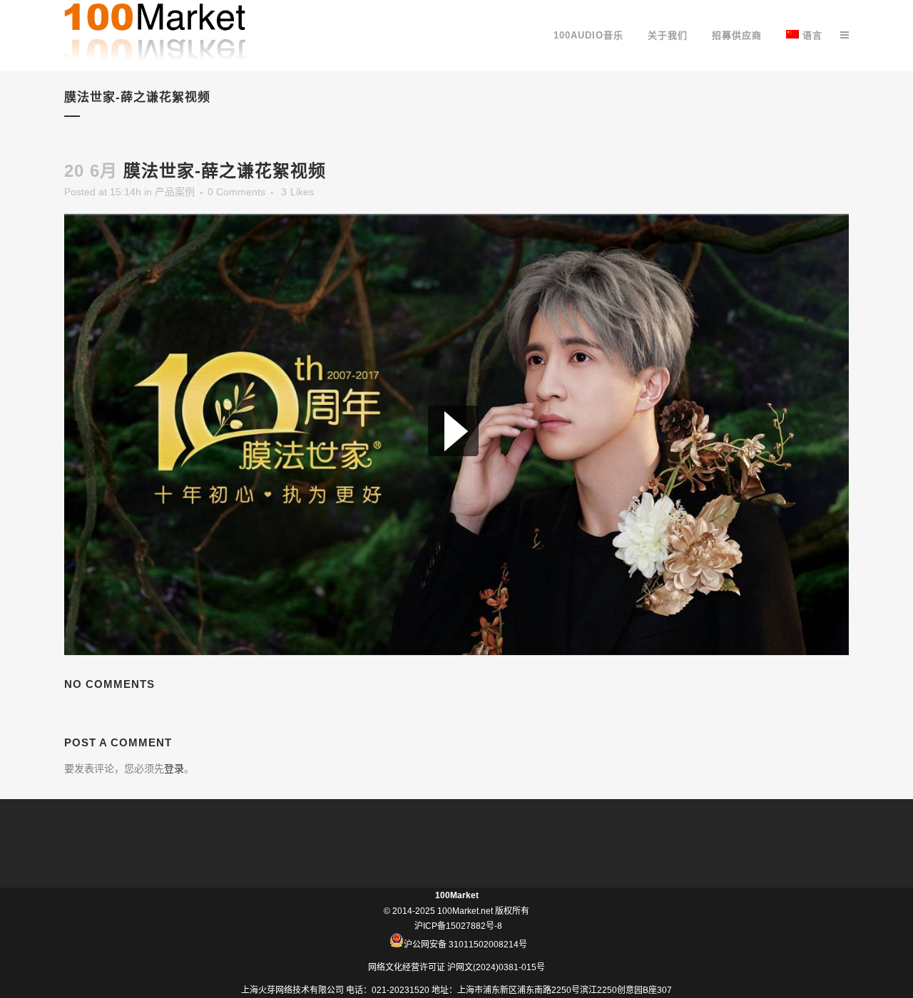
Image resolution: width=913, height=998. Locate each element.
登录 (174, 768)
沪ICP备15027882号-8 (458, 926)
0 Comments (236, 191)
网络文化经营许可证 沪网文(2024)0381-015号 (456, 967)
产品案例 (175, 191)
